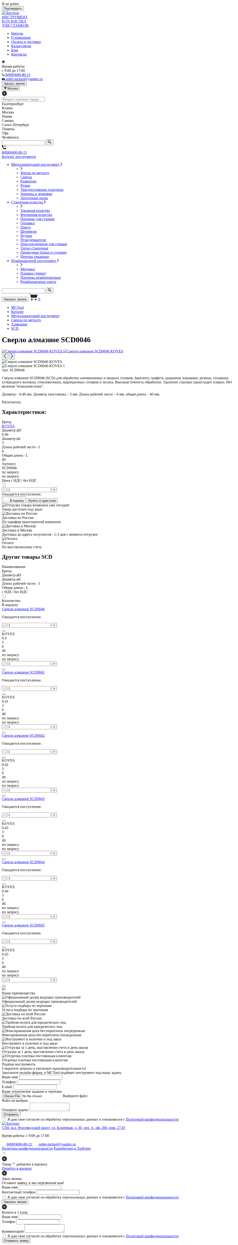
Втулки (26, 236)
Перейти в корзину (17, 1168)
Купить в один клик (42, 500)
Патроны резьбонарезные (40, 277)
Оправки (27, 223)
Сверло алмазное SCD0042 (23, 735)
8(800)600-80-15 (14, 152)
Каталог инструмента (19, 157)
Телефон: (9, 1082)
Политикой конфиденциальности (152, 1119)
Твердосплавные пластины (41, 190)
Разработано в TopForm (72, 1148)
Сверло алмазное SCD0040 (23, 609)
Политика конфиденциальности (27, 1148)
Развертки (28, 181)
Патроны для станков (37, 219)
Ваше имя (9, 1187)
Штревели (28, 231)
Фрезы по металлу (35, 173)
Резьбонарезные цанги (38, 282)
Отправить (11, 1114)
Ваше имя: (10, 1077)
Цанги (25, 227)
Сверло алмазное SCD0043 (23, 799)
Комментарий (13, 1231)
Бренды (17, 33)
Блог (15, 50)
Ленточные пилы (34, 198)
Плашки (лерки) (33, 273)
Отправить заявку (16, 1240)
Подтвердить (13, 8)
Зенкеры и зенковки (36, 194)
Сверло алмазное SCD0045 (23, 925)
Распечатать (11, 402)
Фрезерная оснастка (36, 215)
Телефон (8, 1222)
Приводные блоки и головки (43, 252)
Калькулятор (21, 46)
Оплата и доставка (26, 42)
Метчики (27, 269)
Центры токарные (34, 257)
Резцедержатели (33, 240)
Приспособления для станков (43, 244)
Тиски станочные (34, 248)
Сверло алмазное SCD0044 (23, 862)
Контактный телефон (19, 1192)
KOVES (8, 426)
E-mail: (7, 1087)
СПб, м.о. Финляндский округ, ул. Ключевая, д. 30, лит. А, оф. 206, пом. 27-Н (63, 1128)
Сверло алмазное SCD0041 (23, 672)
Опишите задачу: (15, 1110)
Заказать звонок (15, 299)
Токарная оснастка (35, 210)
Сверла (26, 177)
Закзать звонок (14, 83)
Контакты (19, 54)
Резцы (25, 185)
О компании (21, 38)
